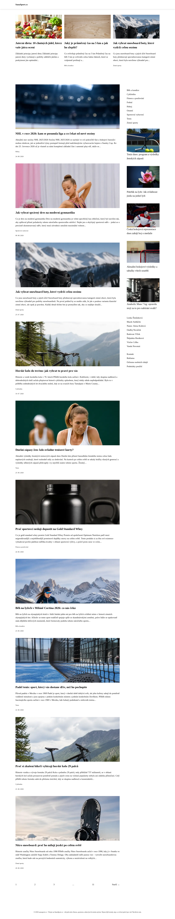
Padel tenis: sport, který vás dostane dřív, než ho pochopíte (51, 687)
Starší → (116, 884)
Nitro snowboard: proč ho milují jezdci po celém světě (48, 845)
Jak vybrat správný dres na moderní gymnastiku (45, 212)
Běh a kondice (69, 65)
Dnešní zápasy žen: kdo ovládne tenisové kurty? (44, 449)
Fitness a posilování (21, 547)
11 (93, 884)
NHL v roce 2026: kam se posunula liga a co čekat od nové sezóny (55, 133)
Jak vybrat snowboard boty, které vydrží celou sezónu (48, 291)
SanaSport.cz (21, 4)
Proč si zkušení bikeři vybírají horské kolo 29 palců (46, 766)
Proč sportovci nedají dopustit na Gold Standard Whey (49, 528)
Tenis (17, 468)
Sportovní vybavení (21, 231)
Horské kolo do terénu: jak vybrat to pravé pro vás (46, 370)
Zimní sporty (117, 65)
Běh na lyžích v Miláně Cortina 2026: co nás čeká (45, 608)
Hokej (17, 151)
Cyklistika (18, 389)
